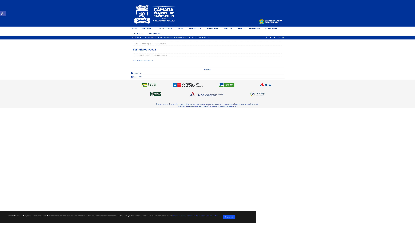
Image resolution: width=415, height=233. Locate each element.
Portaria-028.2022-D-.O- (143, 60)
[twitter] (270, 37)
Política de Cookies (179, 216)
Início (134, 29)
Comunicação (195, 29)
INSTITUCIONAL (147, 29)
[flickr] (279, 37)
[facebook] (266, 37)
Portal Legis (137, 33)
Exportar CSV (137, 73)
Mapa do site (254, 29)
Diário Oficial (212, 29)
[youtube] (274, 37)
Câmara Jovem (271, 29)
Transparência (165, 29)
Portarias (164, 55)
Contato (228, 29)
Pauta (180, 29)
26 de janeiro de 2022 (143, 55)
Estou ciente (229, 217)
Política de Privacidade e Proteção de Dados (203, 216)
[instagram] (283, 37)
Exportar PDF (137, 77)
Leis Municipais (154, 33)
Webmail (241, 29)
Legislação (156, 55)
